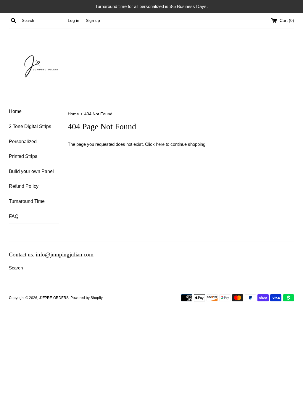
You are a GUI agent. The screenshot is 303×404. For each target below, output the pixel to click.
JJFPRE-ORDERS (54, 298)
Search (16, 267)
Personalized (23, 141)
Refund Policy (23, 186)
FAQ (13, 216)
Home (15, 111)
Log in (73, 20)
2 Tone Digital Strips (30, 126)
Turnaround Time (27, 201)
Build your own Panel (31, 171)
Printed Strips (23, 156)
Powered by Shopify (86, 298)
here (160, 144)
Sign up (93, 20)
